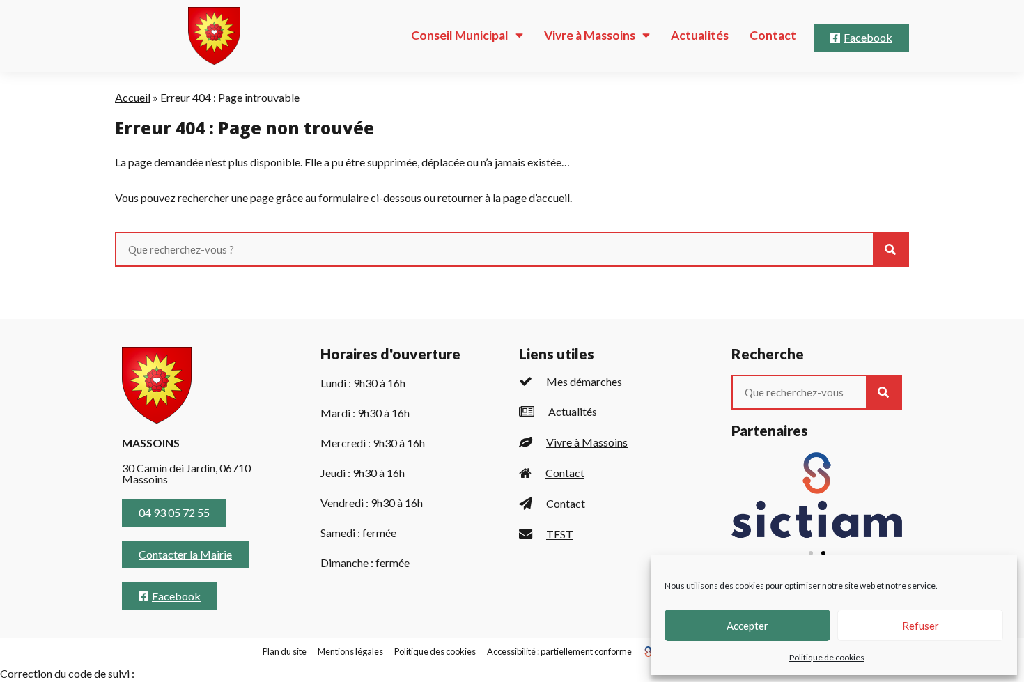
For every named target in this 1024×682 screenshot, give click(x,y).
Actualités (700, 35)
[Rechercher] (890, 249)
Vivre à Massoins (589, 35)
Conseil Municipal (460, 35)
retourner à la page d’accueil (503, 197)
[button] (811, 553)
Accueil (132, 97)
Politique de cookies (826, 657)
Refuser (920, 625)
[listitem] (611, 381)
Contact (773, 35)
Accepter (747, 625)
